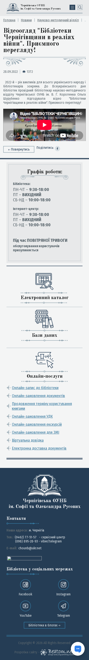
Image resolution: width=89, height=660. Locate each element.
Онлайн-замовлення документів (38, 395)
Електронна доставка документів (39, 448)
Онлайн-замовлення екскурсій (37, 424)
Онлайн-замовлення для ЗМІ (35, 432)
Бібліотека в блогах (43, 625)
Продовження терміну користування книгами (42, 406)
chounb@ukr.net (29, 548)
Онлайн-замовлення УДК (32, 416)
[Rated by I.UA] (24, 558)
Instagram (63, 594)
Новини (26, 20)
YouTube (26, 615)
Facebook (25, 594)
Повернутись (20, 149)
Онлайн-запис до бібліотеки (35, 387)
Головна (9, 20)
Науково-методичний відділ (58, 20)
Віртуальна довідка (28, 440)
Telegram (63, 615)
